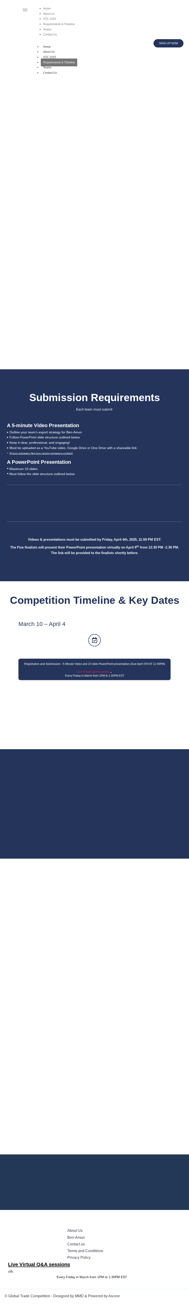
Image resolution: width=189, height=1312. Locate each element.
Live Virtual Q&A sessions (93, 671)
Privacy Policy (79, 1257)
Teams (47, 67)
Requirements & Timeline (59, 62)
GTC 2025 (49, 57)
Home (47, 46)
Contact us (76, 1244)
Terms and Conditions (85, 1251)
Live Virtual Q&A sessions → (39, 1267)
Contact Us (50, 72)
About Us (49, 51)
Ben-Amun (76, 1237)
